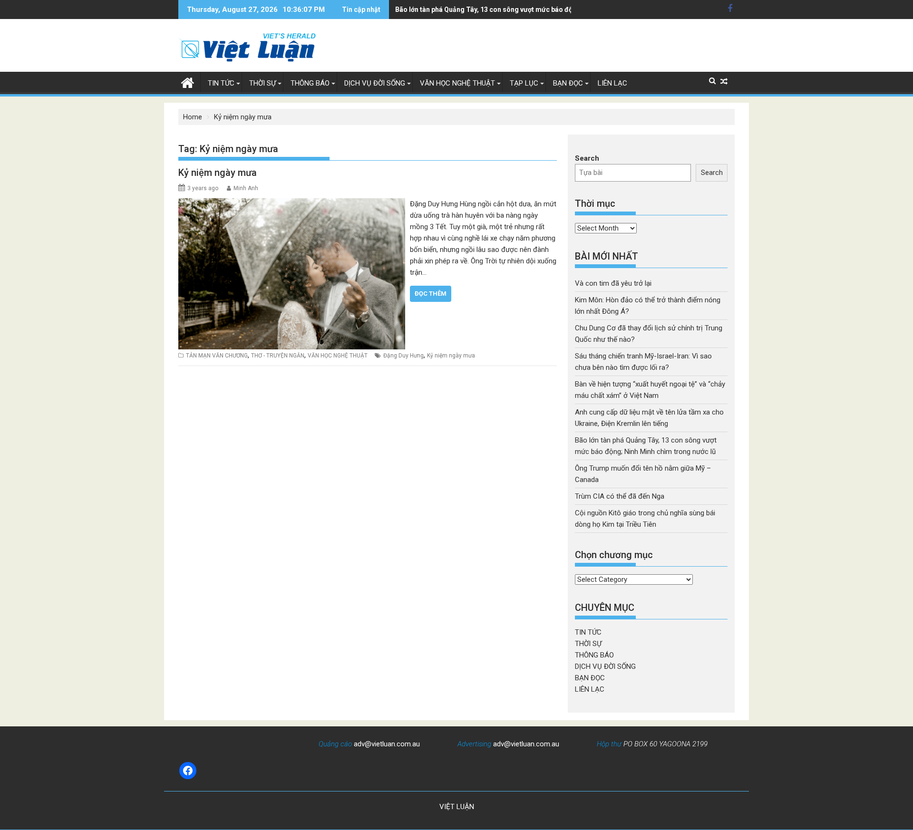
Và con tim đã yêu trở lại (613, 283)
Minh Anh (245, 188)
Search (587, 158)
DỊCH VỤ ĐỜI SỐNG (374, 83)
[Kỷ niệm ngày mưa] (291, 204)
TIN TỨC (221, 83)
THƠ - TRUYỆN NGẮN (277, 355)
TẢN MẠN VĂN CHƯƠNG (217, 355)
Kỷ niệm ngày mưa (217, 172)
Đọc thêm (431, 293)
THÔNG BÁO (310, 83)
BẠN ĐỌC (568, 83)
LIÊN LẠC (612, 83)
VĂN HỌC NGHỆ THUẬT (457, 83)
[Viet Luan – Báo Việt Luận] (187, 81)
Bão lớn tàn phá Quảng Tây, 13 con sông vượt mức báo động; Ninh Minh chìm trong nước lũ (535, 9)
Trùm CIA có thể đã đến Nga (619, 496)
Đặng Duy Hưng (403, 355)
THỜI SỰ (262, 83)
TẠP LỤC (524, 83)
